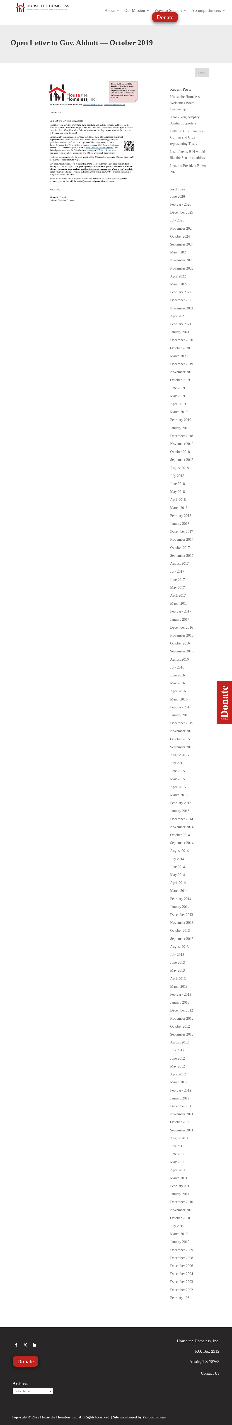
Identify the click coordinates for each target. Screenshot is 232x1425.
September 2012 (181, 1034)
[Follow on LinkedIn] (34, 1345)
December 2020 (181, 340)
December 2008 (181, 1258)
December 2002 (181, 1290)
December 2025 (181, 212)
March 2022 (179, 284)
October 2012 (180, 1026)
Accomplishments (206, 11)
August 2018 (179, 468)
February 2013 (180, 994)
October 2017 (180, 548)
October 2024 (180, 236)
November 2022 (181, 268)
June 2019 (177, 388)
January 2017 (179, 619)
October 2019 (180, 380)
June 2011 (177, 1154)
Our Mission (134, 11)
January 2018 (179, 523)
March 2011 (178, 1178)
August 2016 (179, 659)
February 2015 (180, 803)
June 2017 (177, 579)
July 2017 (177, 571)
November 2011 (181, 1114)
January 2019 (179, 428)
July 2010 (177, 1226)
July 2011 (177, 1146)
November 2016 (181, 635)
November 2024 (181, 228)
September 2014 (181, 843)
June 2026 (177, 196)
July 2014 (177, 859)
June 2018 (177, 484)
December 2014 (181, 819)
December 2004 (181, 1274)
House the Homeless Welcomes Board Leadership (185, 103)
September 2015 (181, 747)
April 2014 (178, 883)
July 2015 (177, 763)
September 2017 (181, 555)
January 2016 (179, 715)
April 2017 (178, 595)
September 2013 (181, 939)
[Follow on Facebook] (16, 1345)
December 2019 (181, 364)
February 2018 (180, 516)
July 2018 (177, 476)
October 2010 (180, 1218)
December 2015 (181, 723)
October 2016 (180, 643)
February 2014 (180, 899)
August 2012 (179, 1042)
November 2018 (181, 444)
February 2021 (180, 324)
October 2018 (180, 452)
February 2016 (180, 707)
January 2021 (179, 332)
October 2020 (180, 348)
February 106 (179, 1298)
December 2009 (181, 1250)
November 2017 (181, 539)
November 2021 (181, 308)
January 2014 (179, 907)
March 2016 (179, 699)
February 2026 (180, 204)
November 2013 (181, 922)
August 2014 (179, 851)
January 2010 (179, 1242)
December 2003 (181, 1282)
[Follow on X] (25, 1345)
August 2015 (179, 755)
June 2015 (177, 771)
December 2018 (181, 436)
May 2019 (177, 396)
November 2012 (181, 1018)
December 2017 (181, 531)
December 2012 (181, 1010)
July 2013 (177, 954)
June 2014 (177, 867)
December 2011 (181, 1106)
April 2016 (178, 691)
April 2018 (178, 499)
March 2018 (179, 508)
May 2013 (177, 970)
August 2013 (179, 946)
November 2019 (181, 372)
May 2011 (177, 1162)
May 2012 (177, 1066)
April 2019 (178, 404)
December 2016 (181, 627)
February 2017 (180, 611)
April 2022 (178, 276)
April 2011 (178, 1170)
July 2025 (177, 220)
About (110, 11)
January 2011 (179, 1194)
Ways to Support (168, 11)
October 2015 (180, 739)
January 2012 (179, 1098)
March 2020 (179, 356)
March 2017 (179, 603)
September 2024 (181, 244)
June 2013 (177, 962)
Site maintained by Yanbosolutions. (140, 1417)
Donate (165, 17)
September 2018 (181, 460)
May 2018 (177, 492)
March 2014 (179, 890)
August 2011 (179, 1138)
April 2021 (178, 316)
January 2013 (179, 1002)
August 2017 (179, 563)
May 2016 (177, 683)
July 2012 (177, 1050)
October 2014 (180, 835)
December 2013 (181, 915)
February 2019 (180, 420)
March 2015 (179, 795)
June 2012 (177, 1058)
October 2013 (180, 930)
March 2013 (179, 986)
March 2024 (179, 252)
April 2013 (178, 978)
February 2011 (180, 1186)
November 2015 (181, 731)
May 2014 (177, 875)
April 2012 (178, 1074)
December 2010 (181, 1202)
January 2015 (179, 811)
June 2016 (177, 675)
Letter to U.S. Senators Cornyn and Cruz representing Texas (186, 137)
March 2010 (179, 1234)
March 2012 (179, 1082)
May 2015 (177, 779)
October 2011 (180, 1122)
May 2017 (177, 587)
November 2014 (181, 827)
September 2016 (181, 651)
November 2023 (181, 260)
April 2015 (178, 787)
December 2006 (181, 1266)
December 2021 (181, 300)
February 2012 (180, 1090)
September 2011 (181, 1130)
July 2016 (177, 667)
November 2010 (181, 1210)
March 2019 (179, 412)
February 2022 (180, 292)
